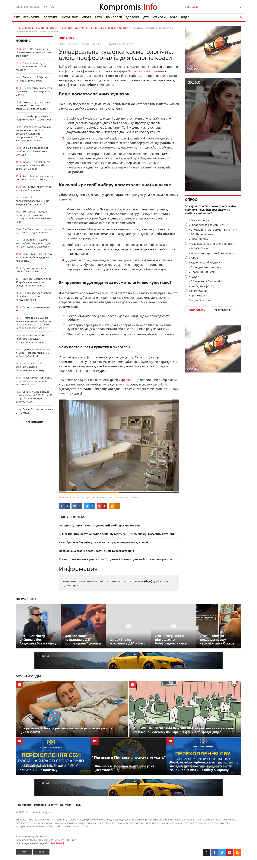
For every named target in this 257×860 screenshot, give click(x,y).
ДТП (146, 17)
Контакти (66, 805)
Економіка (31, 17)
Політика (50, 17)
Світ (17, 17)
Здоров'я (132, 17)
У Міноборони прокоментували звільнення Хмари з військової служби (32, 201)
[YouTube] (229, 852)
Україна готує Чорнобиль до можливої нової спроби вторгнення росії (34, 381)
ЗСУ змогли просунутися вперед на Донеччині (34, 188)
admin (85, 44)
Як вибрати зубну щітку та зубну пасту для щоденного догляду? (103, 542)
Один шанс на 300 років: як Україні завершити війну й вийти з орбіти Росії (33, 353)
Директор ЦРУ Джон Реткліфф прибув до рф (31, 78)
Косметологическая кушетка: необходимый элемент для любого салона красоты (115, 559)
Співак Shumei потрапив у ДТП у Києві (34, 411)
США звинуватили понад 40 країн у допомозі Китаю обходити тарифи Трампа (33, 282)
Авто (98, 17)
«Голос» (193, 276)
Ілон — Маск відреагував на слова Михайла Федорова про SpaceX (34, 257)
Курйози (159, 17)
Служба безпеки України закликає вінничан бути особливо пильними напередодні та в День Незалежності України (33, 133)
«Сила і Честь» (198, 239)
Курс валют (192, 6)
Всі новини (34, 422)
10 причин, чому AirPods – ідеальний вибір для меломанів (99, 525)
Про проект (23, 805)
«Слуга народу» (198, 220)
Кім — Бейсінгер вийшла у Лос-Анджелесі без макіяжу (34, 177)
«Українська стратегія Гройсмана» (211, 253)
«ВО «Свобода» (198, 248)
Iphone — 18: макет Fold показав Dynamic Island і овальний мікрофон (33, 165)
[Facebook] (214, 852)
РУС (52, 6)
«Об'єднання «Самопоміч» (205, 281)
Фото (173, 17)
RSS (78, 805)
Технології (114, 17)
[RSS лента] (237, 852)
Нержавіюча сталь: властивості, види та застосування (96, 551)
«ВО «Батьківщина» (201, 234)
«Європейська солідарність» (207, 225)
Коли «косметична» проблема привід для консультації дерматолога (31, 339)
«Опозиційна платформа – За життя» (212, 229)
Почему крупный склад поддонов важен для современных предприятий (33, 105)
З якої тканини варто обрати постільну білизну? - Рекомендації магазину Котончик (117, 534)
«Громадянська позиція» (204, 267)
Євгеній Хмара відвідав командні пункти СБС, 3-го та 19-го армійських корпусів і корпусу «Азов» (34, 397)
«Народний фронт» (201, 286)
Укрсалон (126, 380)
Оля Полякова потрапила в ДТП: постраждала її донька (34, 230)
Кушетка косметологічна (146, 71)
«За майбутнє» (198, 291)
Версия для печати (123, 44)
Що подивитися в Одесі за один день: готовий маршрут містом (34, 91)
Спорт (86, 17)
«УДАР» (193, 258)
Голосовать (197, 310)
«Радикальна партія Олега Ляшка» (211, 243)
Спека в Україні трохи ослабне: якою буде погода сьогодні (32, 151)
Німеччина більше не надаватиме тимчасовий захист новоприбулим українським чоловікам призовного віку (34, 323)
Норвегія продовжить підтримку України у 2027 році (33, 117)
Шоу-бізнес (69, 17)
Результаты (222, 310)
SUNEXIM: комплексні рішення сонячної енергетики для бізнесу (33, 52)
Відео (185, 17)
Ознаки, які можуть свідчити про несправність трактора (31, 66)
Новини (23, 40)
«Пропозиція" (197, 295)
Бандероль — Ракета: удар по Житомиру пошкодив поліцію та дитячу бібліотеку (33, 243)
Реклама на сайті (46, 805)
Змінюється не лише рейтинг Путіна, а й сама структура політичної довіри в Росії (33, 216)
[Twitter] (222, 852)
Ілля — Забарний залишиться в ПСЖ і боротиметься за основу (30, 367)
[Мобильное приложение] (206, 852)
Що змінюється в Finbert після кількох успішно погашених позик (33, 296)
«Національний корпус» (204, 262)
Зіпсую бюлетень (199, 300)
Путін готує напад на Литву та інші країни (31, 269)
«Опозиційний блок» (202, 272)
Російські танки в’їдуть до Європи (34, 308)
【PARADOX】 (56, 843)
